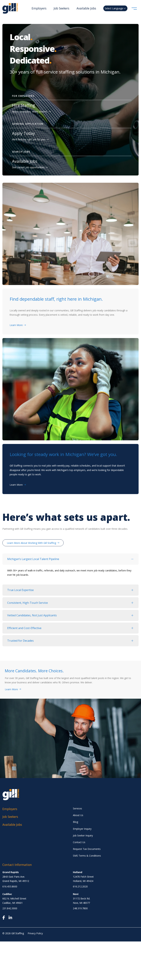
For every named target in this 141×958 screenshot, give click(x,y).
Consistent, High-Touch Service (27, 603)
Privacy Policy (35, 933)
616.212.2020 (80, 886)
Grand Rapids (10, 872)
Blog (75, 822)
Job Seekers (61, 8)
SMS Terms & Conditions (87, 855)
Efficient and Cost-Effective (24, 628)
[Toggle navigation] (134, 8)
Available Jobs (86, 8)
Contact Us (79, 842)
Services (77, 808)
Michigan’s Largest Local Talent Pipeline (33, 559)
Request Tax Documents (87, 849)
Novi (75, 894)
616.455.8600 (9, 886)
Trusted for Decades (20, 641)
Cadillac (7, 894)
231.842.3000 (9, 908)
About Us (78, 815)
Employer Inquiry (82, 828)
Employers (39, 8)
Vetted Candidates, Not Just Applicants (32, 615)
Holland (77, 872)
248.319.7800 (80, 908)
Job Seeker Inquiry (83, 835)
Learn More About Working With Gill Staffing (31, 543)
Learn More (16, 325)
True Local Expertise (20, 590)
